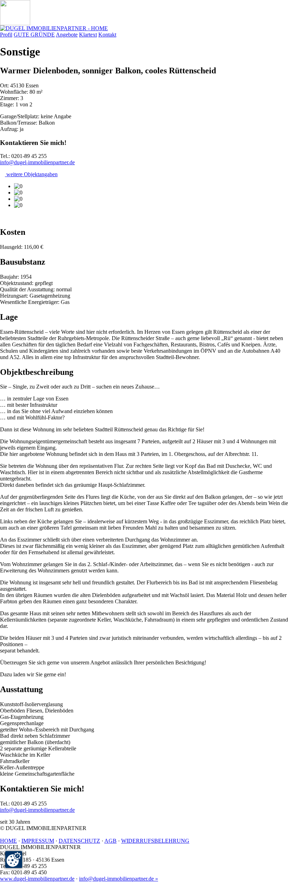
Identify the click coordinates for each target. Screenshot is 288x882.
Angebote (67, 35)
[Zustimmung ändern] (13, 859)
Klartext (88, 35)
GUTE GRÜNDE (34, 35)
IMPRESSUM (37, 841)
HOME (8, 841)
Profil (6, 35)
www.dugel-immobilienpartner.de (37, 879)
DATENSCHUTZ (79, 841)
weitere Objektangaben (31, 174)
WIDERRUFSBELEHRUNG (155, 841)
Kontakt (107, 35)
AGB (110, 841)
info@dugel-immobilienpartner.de (37, 162)
